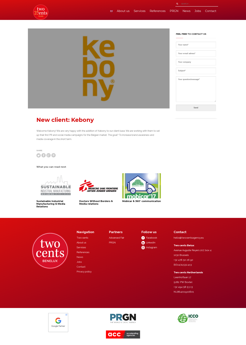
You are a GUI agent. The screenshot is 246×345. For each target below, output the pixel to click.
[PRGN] (123, 318)
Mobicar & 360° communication (141, 201)
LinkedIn (150, 242)
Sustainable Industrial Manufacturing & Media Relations (50, 204)
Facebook (151, 237)
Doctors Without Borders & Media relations (96, 202)
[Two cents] (50, 251)
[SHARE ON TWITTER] (38, 155)
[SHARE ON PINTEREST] (53, 155)
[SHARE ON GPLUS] (48, 155)
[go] (177, 4)
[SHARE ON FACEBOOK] (43, 155)
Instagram (151, 247)
